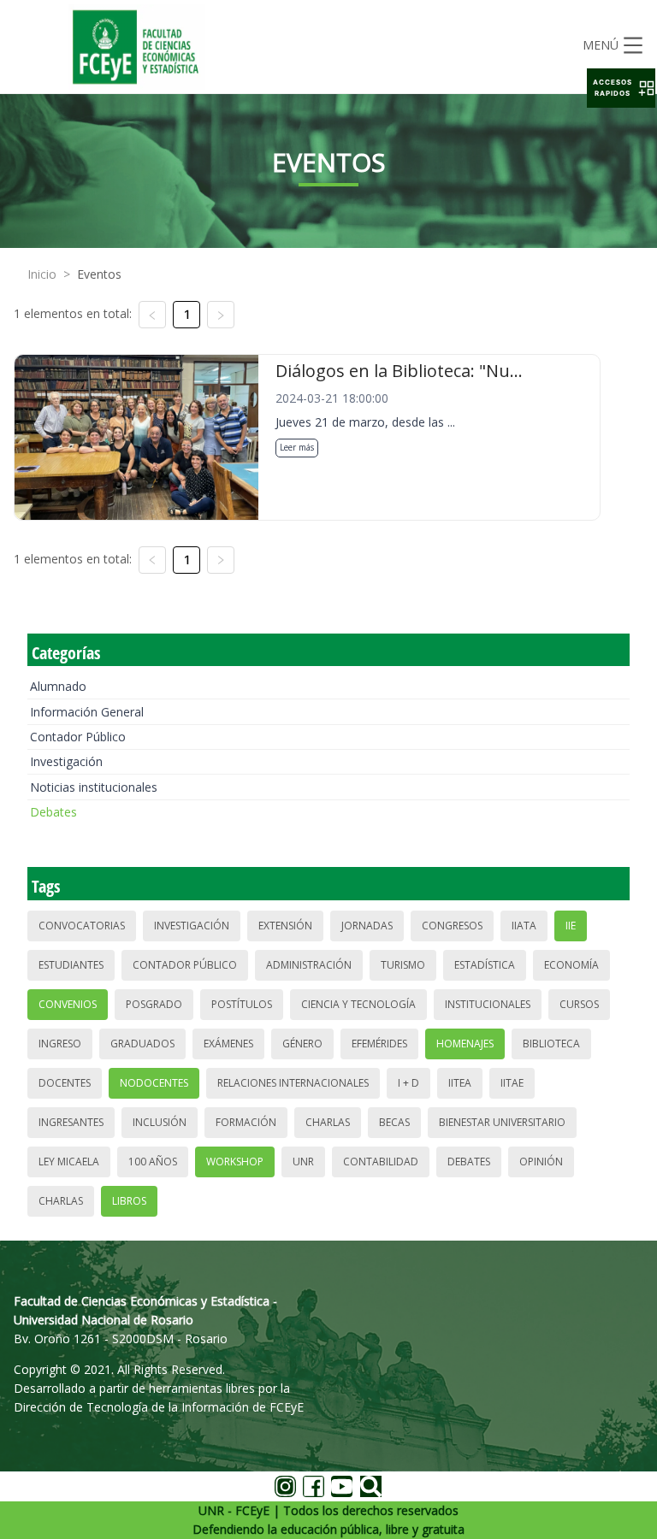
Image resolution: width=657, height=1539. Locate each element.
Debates (53, 812)
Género (302, 1043)
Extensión (285, 925)
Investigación (66, 761)
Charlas (327, 1122)
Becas (394, 1122)
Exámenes (228, 1043)
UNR (303, 1161)
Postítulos (241, 1004)
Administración (309, 965)
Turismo (403, 965)
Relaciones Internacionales (293, 1083)
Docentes (64, 1083)
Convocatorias (81, 925)
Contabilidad (380, 1161)
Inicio (41, 274)
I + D (408, 1083)
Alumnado (58, 686)
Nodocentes (154, 1083)
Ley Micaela (68, 1161)
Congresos (452, 925)
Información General (87, 712)
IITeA (459, 1083)
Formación (246, 1122)
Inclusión (159, 1122)
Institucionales (487, 1004)
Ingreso (59, 1043)
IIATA (524, 925)
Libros (129, 1201)
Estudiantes (71, 965)
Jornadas (367, 925)
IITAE (512, 1083)
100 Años (152, 1161)
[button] (621, 88)
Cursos (579, 1004)
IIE (570, 925)
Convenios (67, 1004)
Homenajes (465, 1043)
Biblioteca (551, 1043)
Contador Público (78, 736)
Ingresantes (71, 1122)
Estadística (484, 965)
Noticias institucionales (93, 787)
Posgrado (154, 1004)
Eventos (99, 274)
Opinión (541, 1161)
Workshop (234, 1161)
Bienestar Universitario (502, 1122)
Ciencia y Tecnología (358, 1004)
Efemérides (379, 1043)
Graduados (142, 1043)
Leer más (297, 447)
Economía (571, 965)
